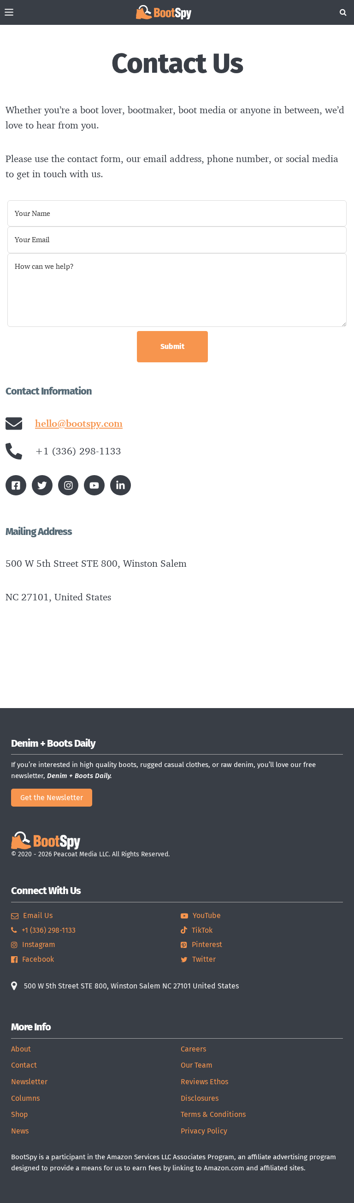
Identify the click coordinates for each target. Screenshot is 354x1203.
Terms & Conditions (213, 1114)
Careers (193, 1049)
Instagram (38, 944)
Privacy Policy (204, 1131)
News (20, 1131)
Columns (25, 1098)
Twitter (204, 959)
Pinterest (207, 944)
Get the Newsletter (51, 797)
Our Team (196, 1065)
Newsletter (29, 1081)
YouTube (207, 915)
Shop (19, 1114)
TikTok (202, 930)
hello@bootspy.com (79, 423)
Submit (172, 346)
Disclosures (199, 1098)
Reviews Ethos (204, 1081)
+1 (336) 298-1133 (49, 930)
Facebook (38, 959)
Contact (24, 1065)
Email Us (38, 915)
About (21, 1049)
